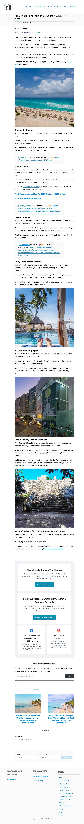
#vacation (29, 253)
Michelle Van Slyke (22, 20)
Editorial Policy (38, 781)
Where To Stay (65, 799)
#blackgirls (44, 250)
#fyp (32, 250)
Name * (20, 754)
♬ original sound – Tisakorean (41, 160)
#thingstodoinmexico (43, 208)
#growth (52, 250)
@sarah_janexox (24, 206)
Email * (44, 755)
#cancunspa (35, 247)
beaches (18, 689)
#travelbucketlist (24, 211)
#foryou (21, 160)
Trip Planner (64, 787)
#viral (26, 160)
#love (37, 250)
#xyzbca (57, 158)
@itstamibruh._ (23, 158)
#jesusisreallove (24, 250)
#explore (21, 253)
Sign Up (69, 676)
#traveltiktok (30, 208)
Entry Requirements (66, 793)
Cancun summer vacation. (53, 549)
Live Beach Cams (65, 796)
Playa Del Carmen (66, 806)
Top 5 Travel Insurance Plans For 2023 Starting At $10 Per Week (40, 194)
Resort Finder (64, 790)
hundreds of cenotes (31, 187)
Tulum (62, 809)
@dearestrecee (24, 245)
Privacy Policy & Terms (41, 776)
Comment (19, 736)
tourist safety (34, 689)
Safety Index (64, 784)
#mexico (21, 208)
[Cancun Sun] (11, 6)
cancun (26, 689)
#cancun (54, 206)
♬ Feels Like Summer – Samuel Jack (45, 211)
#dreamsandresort (47, 247)
